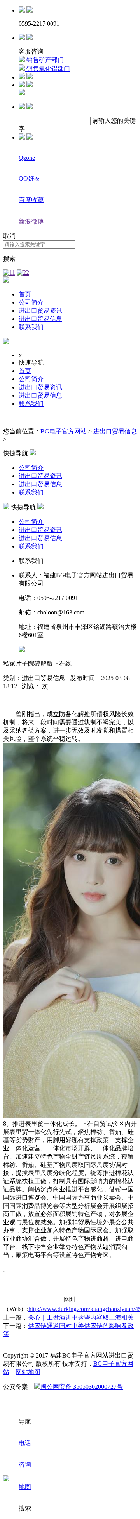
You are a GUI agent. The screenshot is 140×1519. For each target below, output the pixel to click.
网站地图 (28, 1372)
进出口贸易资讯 (40, 310)
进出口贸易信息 (40, 318)
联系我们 (31, 327)
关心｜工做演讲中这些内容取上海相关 (81, 1317)
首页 (25, 294)
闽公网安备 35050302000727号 (81, 1386)
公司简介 (31, 302)
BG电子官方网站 (63, 431)
